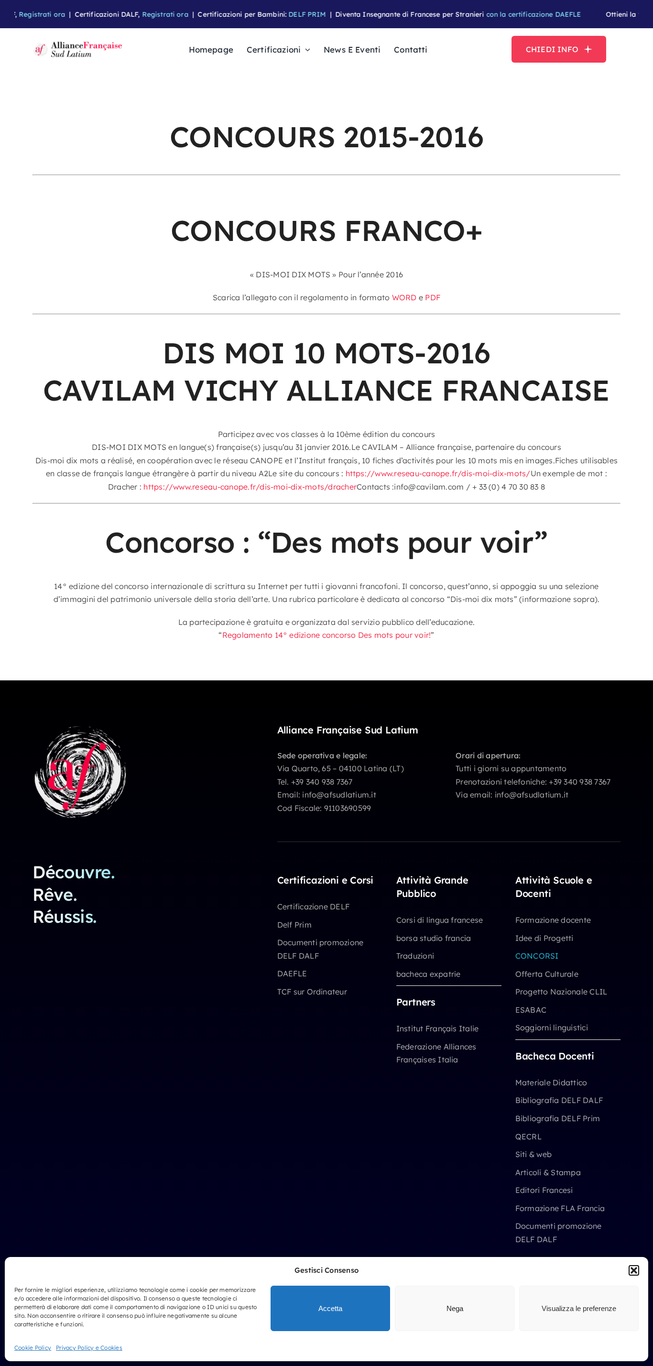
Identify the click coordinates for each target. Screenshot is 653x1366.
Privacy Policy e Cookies (89, 1347)
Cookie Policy (32, 1347)
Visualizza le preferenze (579, 1308)
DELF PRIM (291, 14)
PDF (432, 297)
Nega (454, 1308)
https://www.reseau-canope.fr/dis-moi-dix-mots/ (436, 473)
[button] (634, 1270)
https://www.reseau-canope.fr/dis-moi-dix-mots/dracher (250, 487)
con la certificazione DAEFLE (518, 14)
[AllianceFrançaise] (78, 42)
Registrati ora (26, 14)
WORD (404, 297)
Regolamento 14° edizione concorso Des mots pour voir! (326, 635)
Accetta (330, 1308)
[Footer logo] (80, 728)
